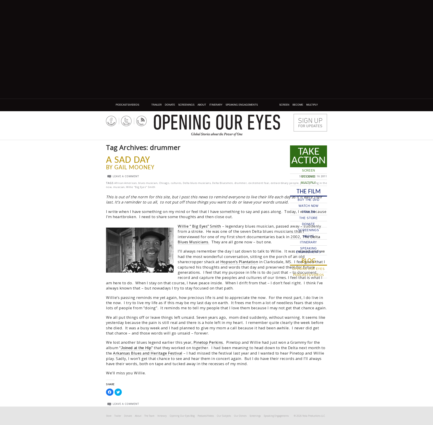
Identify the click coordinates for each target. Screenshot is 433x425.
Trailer (156, 104)
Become (298, 104)
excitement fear (258, 183)
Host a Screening (310, 122)
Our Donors (240, 415)
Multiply (312, 104)
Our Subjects (224, 415)
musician (119, 187)
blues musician (147, 183)
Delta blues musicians (197, 183)
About (202, 104)
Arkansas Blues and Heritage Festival (147, 353)
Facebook (111, 121)
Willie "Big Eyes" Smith (140, 187)
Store (108, 415)
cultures (176, 183)
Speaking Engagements (242, 104)
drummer (240, 183)
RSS (141, 121)
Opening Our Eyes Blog (182, 415)
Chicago (164, 183)
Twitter (126, 121)
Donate (170, 104)
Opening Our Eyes (217, 122)
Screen (284, 104)
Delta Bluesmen (222, 183)
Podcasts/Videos (127, 104)
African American (125, 183)
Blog (110, 105)
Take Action (308, 156)
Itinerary (215, 104)
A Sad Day (128, 160)
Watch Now (308, 206)
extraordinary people (285, 183)
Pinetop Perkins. (208, 342)
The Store (308, 218)
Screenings (186, 104)
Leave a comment (126, 176)
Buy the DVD (308, 199)
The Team (149, 415)
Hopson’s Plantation (239, 261)
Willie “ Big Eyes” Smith (199, 226)
